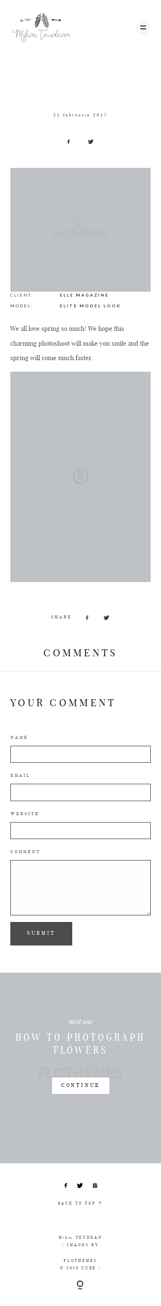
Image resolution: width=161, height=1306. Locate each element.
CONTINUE (80, 1085)
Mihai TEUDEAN (80, 1238)
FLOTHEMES (80, 1261)
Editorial (58, 75)
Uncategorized (95, 75)
